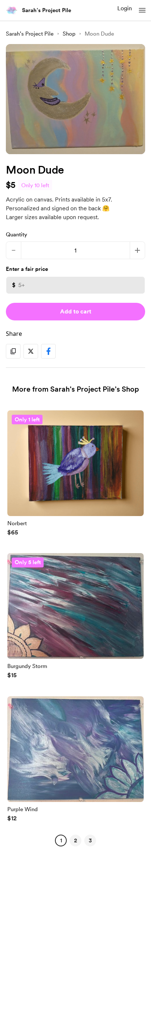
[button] (142, 10)
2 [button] (75, 840)
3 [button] (90, 840)
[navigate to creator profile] (11, 10)
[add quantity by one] (137, 250)
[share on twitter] (30, 351)
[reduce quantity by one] (13, 250)
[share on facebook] (48, 351)
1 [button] (61, 840)
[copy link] (13, 351)
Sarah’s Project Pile (46, 10)
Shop (69, 33)
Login (124, 8)
